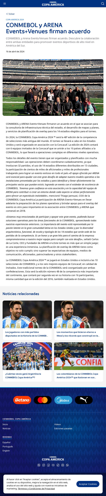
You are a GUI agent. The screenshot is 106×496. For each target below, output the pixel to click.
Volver (12, 13)
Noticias (6, 428)
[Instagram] (43, 465)
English (6, 450)
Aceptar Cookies (88, 484)
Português (8, 446)
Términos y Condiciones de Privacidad (36, 488)
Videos (57, 424)
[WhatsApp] (67, 465)
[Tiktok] (58, 465)
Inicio (5, 424)
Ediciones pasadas (63, 428)
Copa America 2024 (15, 20)
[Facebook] (48, 465)
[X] (38, 465)
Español (6, 442)
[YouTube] (53, 465)
